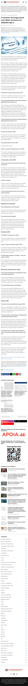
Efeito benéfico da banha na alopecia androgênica (16, 522)
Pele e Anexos (14, 625)
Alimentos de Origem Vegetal (14, 546)
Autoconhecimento (14, 555)
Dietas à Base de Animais (14, 571)
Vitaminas (14, 662)
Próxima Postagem (22, 416)
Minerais (14, 613)
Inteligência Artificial (14, 599)
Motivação (14, 615)
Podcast (14, 629)
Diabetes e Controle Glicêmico (7, 371)
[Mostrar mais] (22, 374)
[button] (2, 2)
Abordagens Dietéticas (12, 15)
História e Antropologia (14, 594)
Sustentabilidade (14, 659)
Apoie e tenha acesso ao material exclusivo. (16, 366)
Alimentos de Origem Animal (14, 543)
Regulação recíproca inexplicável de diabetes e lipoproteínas (16, 517)
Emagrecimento (14, 578)
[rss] (17, 674)
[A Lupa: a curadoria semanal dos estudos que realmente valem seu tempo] (4, 489)
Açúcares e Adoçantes (14, 541)
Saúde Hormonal (14, 641)
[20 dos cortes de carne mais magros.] (4, 470)
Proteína (14, 632)
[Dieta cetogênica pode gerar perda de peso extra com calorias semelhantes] (7, 404)
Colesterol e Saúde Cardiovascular (14, 562)
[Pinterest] (17, 374)
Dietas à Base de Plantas (14, 574)
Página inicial (4, 15)
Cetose (14, 560)
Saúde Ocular (14, 648)
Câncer (14, 557)
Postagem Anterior (6, 416)
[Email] (20, 374)
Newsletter (14, 618)
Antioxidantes (14, 553)
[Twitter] (11, 374)
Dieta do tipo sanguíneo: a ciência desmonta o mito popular (16, 483)
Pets (14, 627)
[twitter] (11, 674)
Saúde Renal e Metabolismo (14, 652)
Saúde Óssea (14, 650)
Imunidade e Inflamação (14, 597)
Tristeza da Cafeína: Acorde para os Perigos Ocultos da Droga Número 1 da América (17, 529)
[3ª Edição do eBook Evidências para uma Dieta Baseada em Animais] (4, 495)
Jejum (14, 601)
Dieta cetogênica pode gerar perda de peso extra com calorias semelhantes (7, 410)
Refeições (14, 636)
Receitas (14, 634)
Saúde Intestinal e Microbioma (14, 643)
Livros (14, 604)
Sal (14, 638)
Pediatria (14, 622)
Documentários (14, 576)
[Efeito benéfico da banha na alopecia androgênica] (4, 523)
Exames (14, 581)
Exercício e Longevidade (14, 583)
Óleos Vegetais (14, 620)
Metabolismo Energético (14, 611)
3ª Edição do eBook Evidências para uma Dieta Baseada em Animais (17, 495)
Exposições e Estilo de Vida (14, 585)
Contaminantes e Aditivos (14, 564)
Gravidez (14, 592)
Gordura (14, 590)
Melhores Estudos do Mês (14, 608)
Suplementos (14, 657)
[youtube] (14, 674)
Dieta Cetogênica (14, 569)
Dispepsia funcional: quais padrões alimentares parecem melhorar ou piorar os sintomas (21, 393)
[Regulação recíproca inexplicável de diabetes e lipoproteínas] (4, 518)
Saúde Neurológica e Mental (14, 645)
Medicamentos (14, 606)
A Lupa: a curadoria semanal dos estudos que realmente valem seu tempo (16, 489)
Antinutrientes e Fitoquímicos (14, 550)
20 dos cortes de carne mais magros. (16, 469)
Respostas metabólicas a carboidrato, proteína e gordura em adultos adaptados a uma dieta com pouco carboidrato (7, 394)
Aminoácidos (14, 548)
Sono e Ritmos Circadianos (14, 655)
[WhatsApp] (14, 374)
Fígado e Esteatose (14, 587)
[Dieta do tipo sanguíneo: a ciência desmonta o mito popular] (4, 483)
